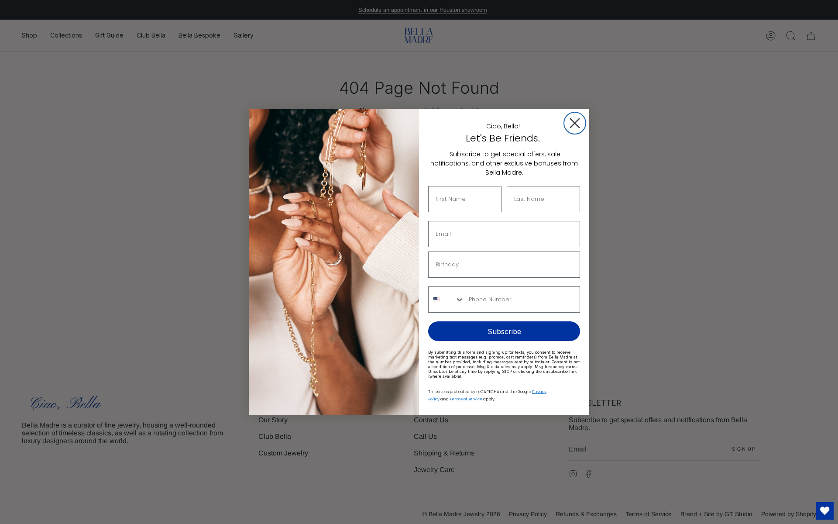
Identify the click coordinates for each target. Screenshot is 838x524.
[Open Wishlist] (825, 511)
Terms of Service (466, 399)
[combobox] (446, 299)
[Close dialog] (575, 123)
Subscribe (504, 331)
